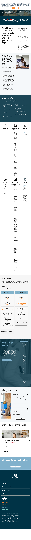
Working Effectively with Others (18, 411)
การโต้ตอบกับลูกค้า (16, 394)
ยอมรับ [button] (14, 8)
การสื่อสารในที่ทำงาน (16, 414)
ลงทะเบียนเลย (15, 466)
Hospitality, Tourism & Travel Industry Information (19, 405)
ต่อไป (29, 440)
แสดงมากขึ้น (20, 418)
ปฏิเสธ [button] (17, 8)
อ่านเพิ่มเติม (6, 451)
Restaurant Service (16, 408)
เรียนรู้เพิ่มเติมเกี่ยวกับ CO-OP (7, 360)
